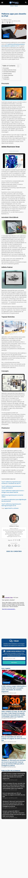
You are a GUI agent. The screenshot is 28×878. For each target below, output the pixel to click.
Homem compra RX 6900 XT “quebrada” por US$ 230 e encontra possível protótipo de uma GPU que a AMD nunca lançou (14, 813)
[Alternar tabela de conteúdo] (17, 66)
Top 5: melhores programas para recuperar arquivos (11, 487)
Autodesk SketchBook (9, 71)
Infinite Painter (8, 73)
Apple (6, 508)
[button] (2, 2)
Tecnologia (7, 733)
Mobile (6, 36)
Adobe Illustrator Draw (9, 70)
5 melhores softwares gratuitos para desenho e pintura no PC (13, 45)
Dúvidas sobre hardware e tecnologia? (14, 644)
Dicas (16, 6)
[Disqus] (14, 573)
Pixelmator (6, 79)
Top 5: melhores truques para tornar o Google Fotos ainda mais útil (12, 491)
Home (12, 6)
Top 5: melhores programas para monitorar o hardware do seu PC (11, 482)
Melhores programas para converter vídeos (12, 496)
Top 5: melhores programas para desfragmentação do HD (11, 504)
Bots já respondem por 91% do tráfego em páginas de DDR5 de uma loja (13, 738)
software (15, 508)
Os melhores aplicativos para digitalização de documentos (13, 500)
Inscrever (14, 662)
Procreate (6, 68)
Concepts (6, 77)
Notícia (5, 756)
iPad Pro (10, 508)
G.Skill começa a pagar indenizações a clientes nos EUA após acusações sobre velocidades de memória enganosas (13, 688)
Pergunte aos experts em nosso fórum (14, 645)
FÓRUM (16, 641)
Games (5, 707)
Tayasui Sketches (8, 75)
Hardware (6, 682)
